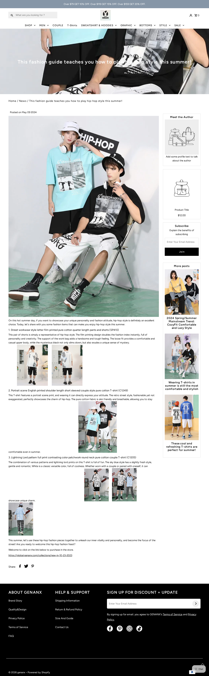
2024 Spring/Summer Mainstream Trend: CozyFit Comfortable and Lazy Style (182, 322)
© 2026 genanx (17, 672)
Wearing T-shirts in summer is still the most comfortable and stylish (181, 386)
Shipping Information (67, 600)
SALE (177, 25)
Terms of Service (18, 627)
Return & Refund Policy (68, 609)
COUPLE (58, 25)
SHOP (28, 25)
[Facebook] (110, 628)
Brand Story (15, 600)
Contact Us (61, 627)
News (22, 100)
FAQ (11, 636)
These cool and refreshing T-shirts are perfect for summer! (181, 447)
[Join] (195, 603)
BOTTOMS (145, 25)
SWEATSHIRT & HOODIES (97, 25)
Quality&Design (17, 609)
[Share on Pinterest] (32, 567)
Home (12, 100)
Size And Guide (64, 618)
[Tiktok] (139, 628)
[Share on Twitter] (26, 567)
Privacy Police (16, 618)
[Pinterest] (120, 628)
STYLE (163, 25)
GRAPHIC (126, 25)
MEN (42, 25)
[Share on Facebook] (20, 567)
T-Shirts (72, 25)
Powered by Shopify (39, 672)
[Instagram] (129, 628)
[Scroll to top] (202, 664)
